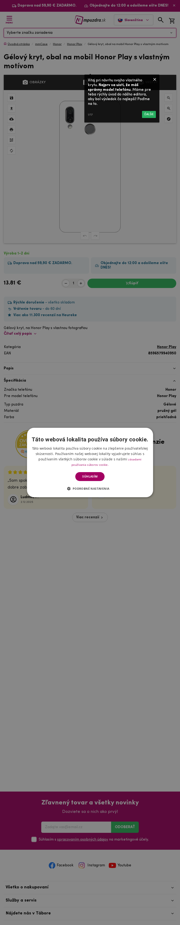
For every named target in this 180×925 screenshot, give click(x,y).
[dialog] (90, 462)
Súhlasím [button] (90, 476)
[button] (90, 488)
